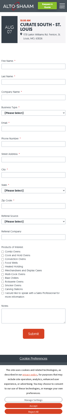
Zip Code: (7, 200)
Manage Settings (33, 400)
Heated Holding (14, 266)
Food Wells (11, 262)
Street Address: (10, 154)
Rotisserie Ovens (14, 281)
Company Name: (11, 91)
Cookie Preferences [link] (33, 358)
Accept (33, 405)
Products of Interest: (12, 247)
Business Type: (10, 107)
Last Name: (8, 76)
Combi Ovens (12, 251)
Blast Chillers (12, 277)
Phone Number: (11, 138)
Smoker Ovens (13, 285)
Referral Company (11, 231)
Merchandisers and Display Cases (23, 270)
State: (5, 185)
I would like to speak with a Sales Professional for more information (32, 294)
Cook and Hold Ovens (17, 255)
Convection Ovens (15, 259)
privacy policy (30, 374)
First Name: (8, 60)
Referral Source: (10, 216)
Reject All (33, 411)
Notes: (5, 305)
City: (4, 169)
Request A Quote (47, 5)
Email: (5, 122)
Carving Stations (14, 289)
